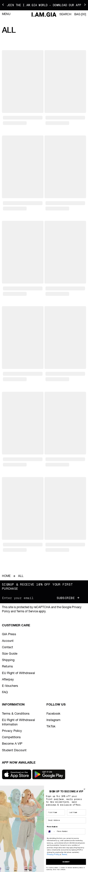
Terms (64, 854)
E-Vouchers (10, 686)
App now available (18, 762)
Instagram (53, 720)
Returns (7, 666)
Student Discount (14, 750)
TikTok (50, 726)
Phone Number (52, 827)
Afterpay (8, 679)
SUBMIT (66, 862)
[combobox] (51, 831)
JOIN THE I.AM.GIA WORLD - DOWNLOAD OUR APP (44, 5)
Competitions (11, 737)
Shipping (8, 660)
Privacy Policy (12, 731)
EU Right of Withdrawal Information (18, 722)
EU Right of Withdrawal (18, 673)
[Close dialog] (84, 789)
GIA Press (9, 634)
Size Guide (9, 653)
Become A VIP (12, 743)
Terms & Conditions (16, 713)
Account (7, 641)
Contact (7, 647)
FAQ (5, 692)
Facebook (53, 713)
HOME (6, 576)
